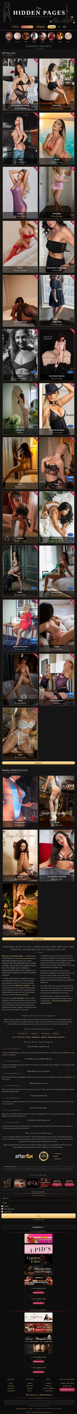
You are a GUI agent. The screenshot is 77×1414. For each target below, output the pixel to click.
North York (34, 1033)
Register (41, 27)
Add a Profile (28, 27)
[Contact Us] (64, 26)
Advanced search (39, 1220)
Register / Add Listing (67, 1383)
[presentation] (8, 36)
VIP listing (40, 1114)
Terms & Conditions (48, 1388)
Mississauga (45, 1033)
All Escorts (61, 1037)
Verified (28, 1037)
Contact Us (48, 1386)
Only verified (7, 1212)
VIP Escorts (21, 1037)
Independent (36, 1037)
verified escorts (66, 1053)
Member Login (67, 1386)
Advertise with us (67, 1389)
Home (11, 1383)
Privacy (30, 1409)
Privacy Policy (48, 1391)
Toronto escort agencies (64, 1077)
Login (53, 27)
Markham (56, 1033)
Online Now (29, 1386)
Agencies (44, 1037)
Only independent (9, 1209)
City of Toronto (22, 1033)
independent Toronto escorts (27, 1077)
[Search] (59, 26)
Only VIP (6, 1206)
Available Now (52, 1037)
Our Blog (48, 1383)
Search (30, 1391)
